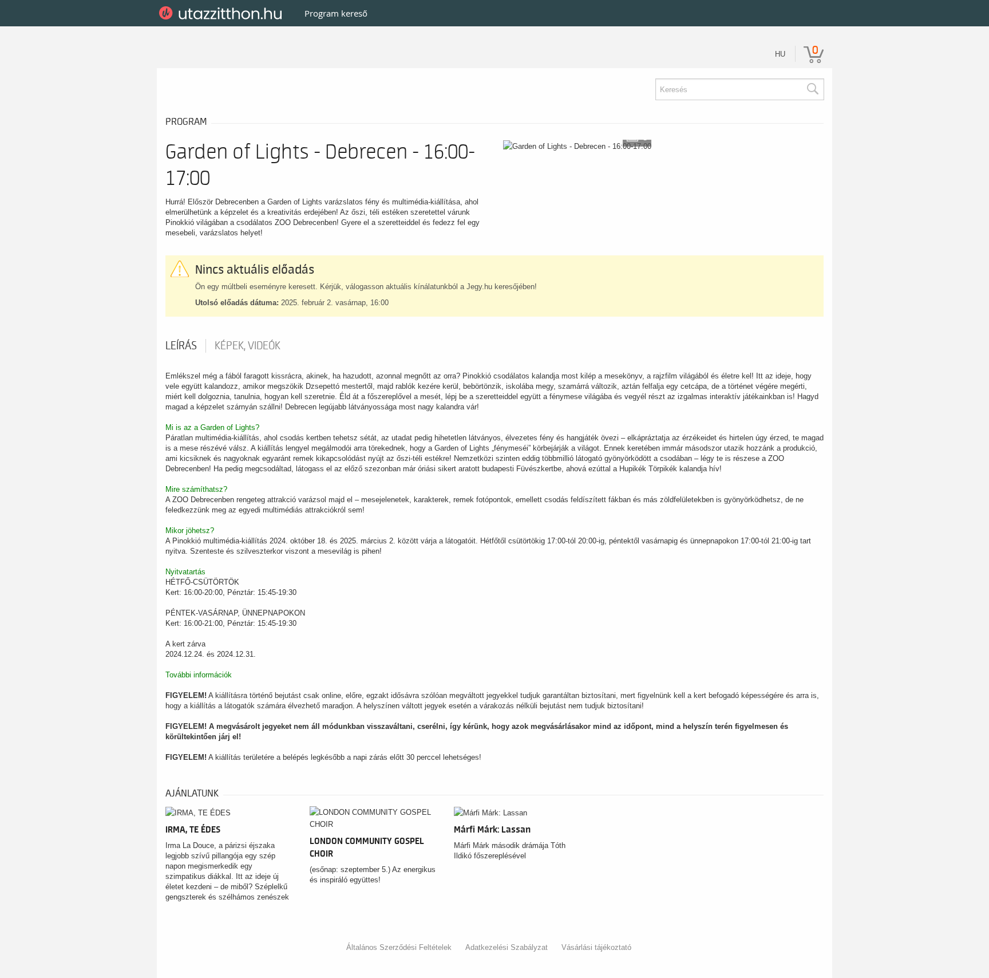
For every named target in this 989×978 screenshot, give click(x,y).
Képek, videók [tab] (247, 346)
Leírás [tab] (181, 346)
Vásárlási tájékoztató (596, 947)
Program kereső (335, 13)
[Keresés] (812, 89)
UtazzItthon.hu (222, 13)
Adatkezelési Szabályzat (506, 947)
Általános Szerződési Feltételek (399, 947)
